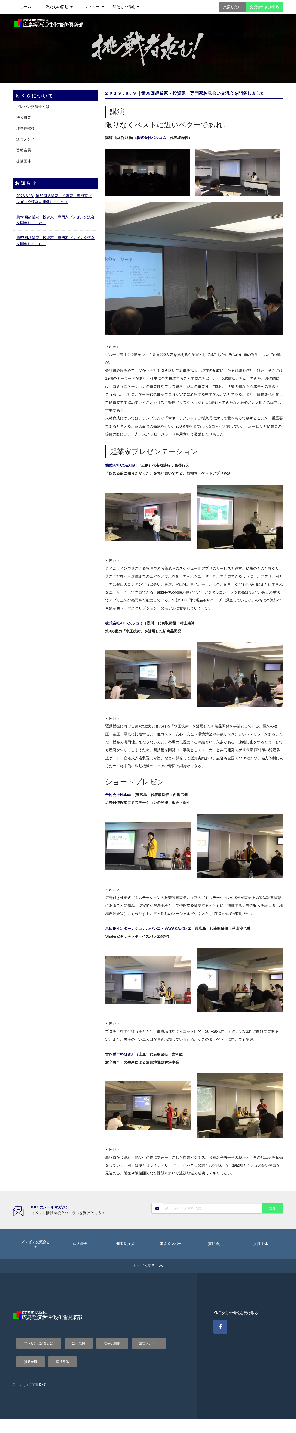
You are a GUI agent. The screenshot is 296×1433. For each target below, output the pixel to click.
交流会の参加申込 (264, 7)
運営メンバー (27, 139)
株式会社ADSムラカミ (124, 623)
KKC (43, 1385)
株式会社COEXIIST (121, 465)
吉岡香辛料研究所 (120, 1054)
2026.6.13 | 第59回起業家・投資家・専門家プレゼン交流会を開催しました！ (54, 199)
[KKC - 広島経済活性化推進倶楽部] (48, 23)
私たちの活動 (57, 7)
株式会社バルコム (151, 138)
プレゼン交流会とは (32, 107)
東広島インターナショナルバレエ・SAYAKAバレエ (148, 928)
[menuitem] (26, 7)
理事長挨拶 (25, 128)
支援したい (232, 7)
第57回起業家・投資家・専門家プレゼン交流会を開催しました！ (55, 241)
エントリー (90, 7)
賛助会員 (23, 150)
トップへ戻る (144, 1266)
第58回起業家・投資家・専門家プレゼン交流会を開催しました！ (55, 220)
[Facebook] (220, 1327)
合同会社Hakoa (118, 795)
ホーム (25, 7)
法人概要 (23, 117)
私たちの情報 (124, 7)
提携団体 (23, 161)
